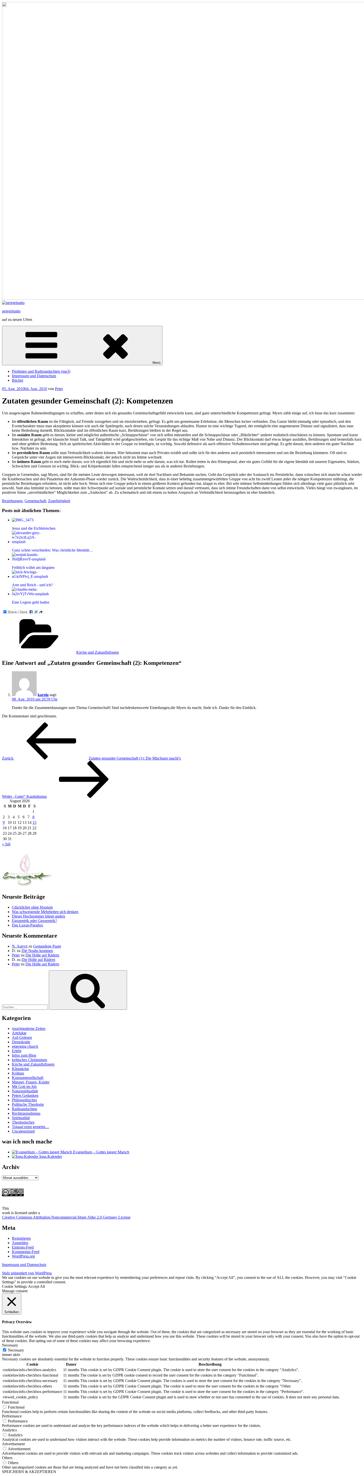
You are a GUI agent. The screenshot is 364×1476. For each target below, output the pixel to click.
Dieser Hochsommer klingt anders (38, 916)
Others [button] (7, 1458)
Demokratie (21, 1042)
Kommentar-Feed (25, 1252)
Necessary (16, 1350)
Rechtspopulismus (26, 1113)
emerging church (25, 1046)
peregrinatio (11, 311)
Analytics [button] (9, 1430)
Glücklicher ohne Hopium (32, 907)
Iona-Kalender (50, 1156)
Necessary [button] (10, 1345)
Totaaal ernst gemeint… (30, 1127)
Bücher (17, 380)
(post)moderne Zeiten (28, 1028)
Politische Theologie (28, 1104)
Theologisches (23, 1122)
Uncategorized (23, 1131)
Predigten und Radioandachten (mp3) (41, 371)
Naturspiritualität (25, 1091)
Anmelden (20, 1243)
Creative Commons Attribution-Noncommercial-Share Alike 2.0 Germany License (66, 1217)
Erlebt (16, 1051)
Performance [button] (12, 1416)
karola (43, 695)
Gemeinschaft (35, 501)
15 (34, 822)
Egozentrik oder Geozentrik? (34, 921)
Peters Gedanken (25, 1095)
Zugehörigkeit (59, 501)
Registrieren (21, 1238)
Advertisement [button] (13, 1444)
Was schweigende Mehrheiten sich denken (45, 912)
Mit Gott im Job (24, 1086)
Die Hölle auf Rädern (42, 955)
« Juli (6, 844)
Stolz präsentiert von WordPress (27, 1273)
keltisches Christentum (29, 1060)
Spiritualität (21, 1118)
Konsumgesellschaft (27, 1078)
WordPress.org (23, 1256)
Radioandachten (24, 1109)
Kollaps (18, 1073)
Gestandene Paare (47, 946)
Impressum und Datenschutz (34, 376)
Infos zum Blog (24, 1055)
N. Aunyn (19, 946)
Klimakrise (20, 1069)
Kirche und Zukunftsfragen (97, 652)
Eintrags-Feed (23, 1247)
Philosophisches (24, 1100)
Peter (59, 389)
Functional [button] (10, 1402)
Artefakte (19, 1033)
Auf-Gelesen (22, 1037)
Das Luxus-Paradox (27, 925)
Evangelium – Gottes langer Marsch (100, 1152)
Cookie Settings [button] (14, 1286)
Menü (156, 363)
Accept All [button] (36, 1286)
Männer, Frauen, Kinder (31, 1082)
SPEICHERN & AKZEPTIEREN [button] (29, 1472)
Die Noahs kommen (37, 951)
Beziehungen (12, 501)
